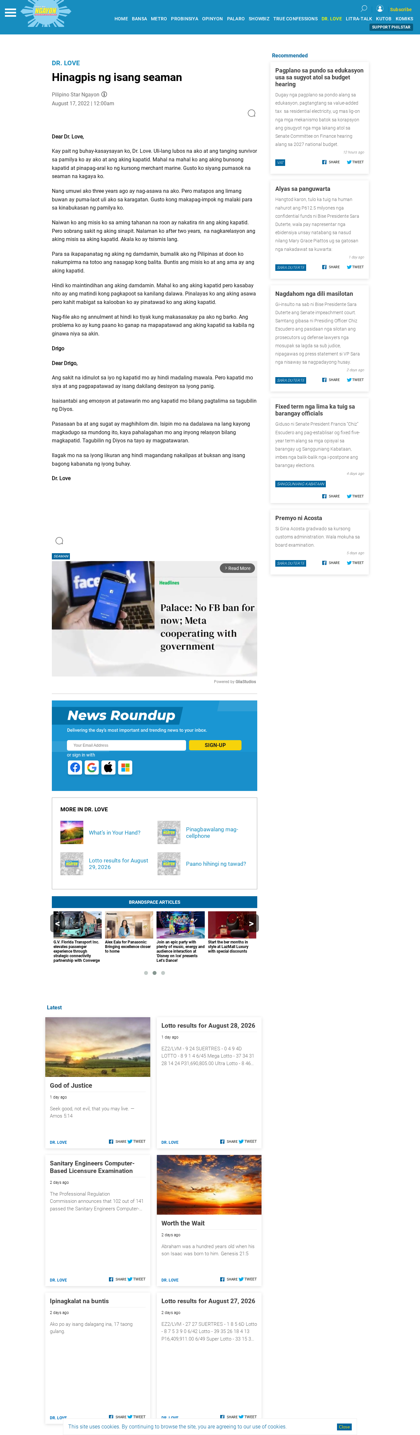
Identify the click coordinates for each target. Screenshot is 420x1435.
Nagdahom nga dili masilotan (314, 293)
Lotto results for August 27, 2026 (208, 1301)
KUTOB (383, 19)
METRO (159, 19)
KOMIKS (404, 19)
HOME (121, 19)
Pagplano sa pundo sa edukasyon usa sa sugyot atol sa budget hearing (319, 77)
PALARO (236, 19)
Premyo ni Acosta (298, 518)
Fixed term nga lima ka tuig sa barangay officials (315, 410)
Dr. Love (66, 63)
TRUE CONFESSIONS (295, 19)
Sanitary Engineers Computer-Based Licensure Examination (92, 1167)
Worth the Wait (183, 1223)
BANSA (139, 19)
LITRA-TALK (359, 19)
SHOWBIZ (259, 19)
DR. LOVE (332, 19)
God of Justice (71, 1085)
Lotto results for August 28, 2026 (208, 1025)
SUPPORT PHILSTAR (391, 27)
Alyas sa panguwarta (302, 188)
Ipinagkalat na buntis (79, 1301)
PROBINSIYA (184, 19)
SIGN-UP (215, 745)
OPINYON (212, 19)
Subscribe (401, 9)
